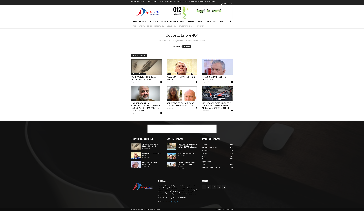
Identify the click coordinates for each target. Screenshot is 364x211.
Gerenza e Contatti (228, 209)
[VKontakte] (228, 4)
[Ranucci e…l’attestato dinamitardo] (217, 67)
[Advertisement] (182, 129)
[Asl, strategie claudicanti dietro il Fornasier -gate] (182, 93)
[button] (230, 21)
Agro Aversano (168, 1)
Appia (160, 1)
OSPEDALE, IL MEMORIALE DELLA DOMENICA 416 (143, 78)
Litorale (185, 1)
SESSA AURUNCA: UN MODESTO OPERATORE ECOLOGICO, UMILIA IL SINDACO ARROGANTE (187, 146)
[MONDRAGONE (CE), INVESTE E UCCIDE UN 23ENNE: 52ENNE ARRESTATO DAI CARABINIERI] (217, 93)
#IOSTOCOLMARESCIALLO (186, 154)
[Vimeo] (225, 4)
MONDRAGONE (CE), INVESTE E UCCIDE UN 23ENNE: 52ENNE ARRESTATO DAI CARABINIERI (216, 105)
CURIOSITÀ (200, 26)
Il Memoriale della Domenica (139, 73)
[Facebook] (218, 4)
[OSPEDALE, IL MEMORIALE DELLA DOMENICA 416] (146, 67)
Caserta (155, 1)
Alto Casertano (177, 1)
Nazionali (174, 21)
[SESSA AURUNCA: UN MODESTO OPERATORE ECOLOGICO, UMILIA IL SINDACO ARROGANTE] (171, 146)
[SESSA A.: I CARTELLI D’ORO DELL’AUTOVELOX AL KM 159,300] (171, 164)
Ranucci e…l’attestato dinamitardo (214, 78)
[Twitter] (221, 4)
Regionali (164, 21)
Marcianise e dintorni (210, 1)
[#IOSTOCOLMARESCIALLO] (171, 156)
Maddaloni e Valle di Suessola (196, 1)
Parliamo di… (171, 26)
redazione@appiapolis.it (172, 202)
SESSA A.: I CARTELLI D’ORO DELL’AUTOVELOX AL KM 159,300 (186, 164)
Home (135, 21)
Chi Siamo (218, 209)
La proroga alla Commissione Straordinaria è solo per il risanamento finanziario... (146, 107)
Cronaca (142, 21)
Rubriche (190, 21)
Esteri (182, 21)
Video (135, 26)
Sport (222, 21)
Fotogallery (159, 26)
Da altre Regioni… (186, 26)
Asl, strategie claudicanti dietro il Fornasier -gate (181, 104)
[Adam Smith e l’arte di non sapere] (182, 67)
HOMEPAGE (187, 46)
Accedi (149, 1)
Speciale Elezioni (145, 26)
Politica (153, 21)
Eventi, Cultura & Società (207, 21)
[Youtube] (231, 4)
